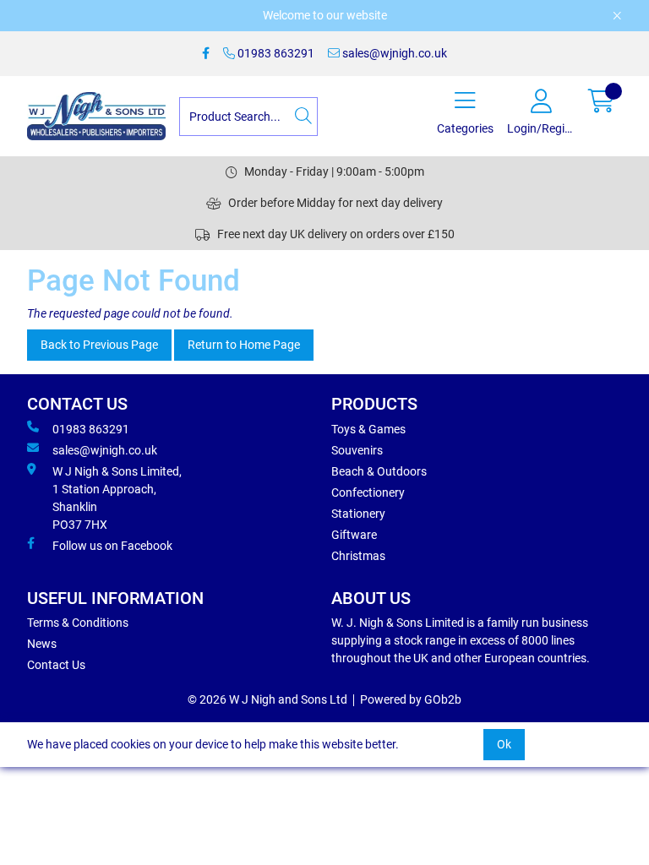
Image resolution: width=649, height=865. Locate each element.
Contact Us (56, 665)
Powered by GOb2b (410, 699)
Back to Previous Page (99, 344)
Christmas (358, 556)
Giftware (354, 534)
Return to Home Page (244, 344)
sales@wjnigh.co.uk (393, 53)
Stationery (358, 513)
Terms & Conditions (77, 622)
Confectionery (368, 492)
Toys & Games (368, 429)
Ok (504, 744)
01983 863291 (274, 53)
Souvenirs (357, 450)
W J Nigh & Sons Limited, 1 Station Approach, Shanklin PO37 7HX (117, 498)
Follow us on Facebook (112, 545)
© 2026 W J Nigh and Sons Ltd (267, 699)
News (42, 643)
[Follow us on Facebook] (205, 53)
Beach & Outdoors (379, 471)
